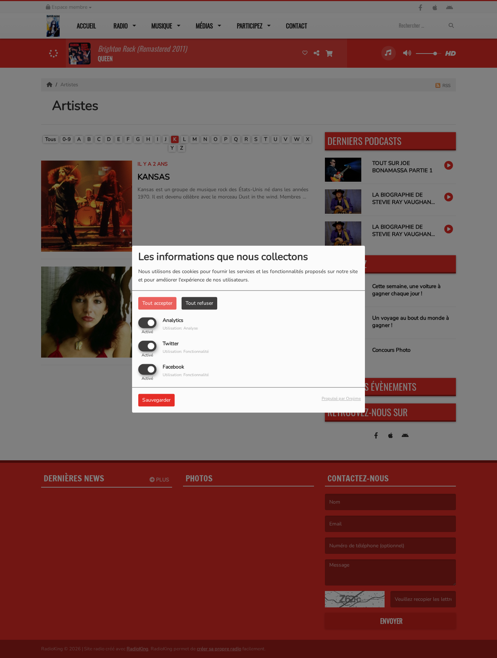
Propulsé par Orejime (341, 398)
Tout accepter (157, 303)
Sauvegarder (156, 400)
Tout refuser (199, 303)
